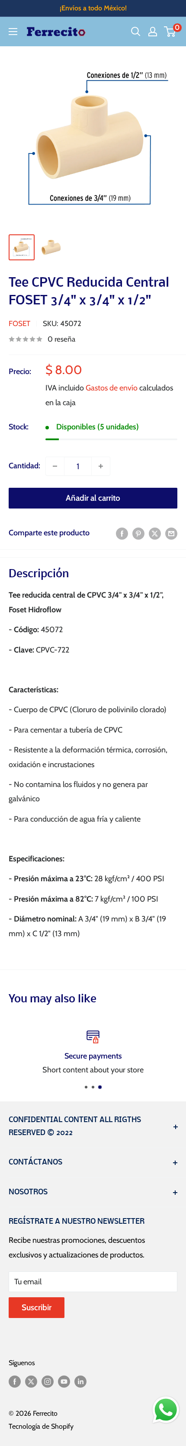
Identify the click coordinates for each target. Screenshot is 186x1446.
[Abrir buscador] (136, 31)
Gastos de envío (112, 388)
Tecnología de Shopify (41, 1426)
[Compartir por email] (171, 533)
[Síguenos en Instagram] (48, 1381)
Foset (19, 323)
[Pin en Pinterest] (138, 533)
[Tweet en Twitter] (155, 533)
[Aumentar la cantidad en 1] (101, 466)
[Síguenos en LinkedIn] (80, 1381)
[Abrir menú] (13, 31)
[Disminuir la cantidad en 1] (55, 466)
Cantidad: (24, 465)
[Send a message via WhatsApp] (166, 1410)
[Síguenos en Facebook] (15, 1381)
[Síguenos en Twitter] (31, 1381)
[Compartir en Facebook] (122, 533)
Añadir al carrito (93, 498)
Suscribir (36, 1307)
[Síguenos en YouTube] (64, 1381)
